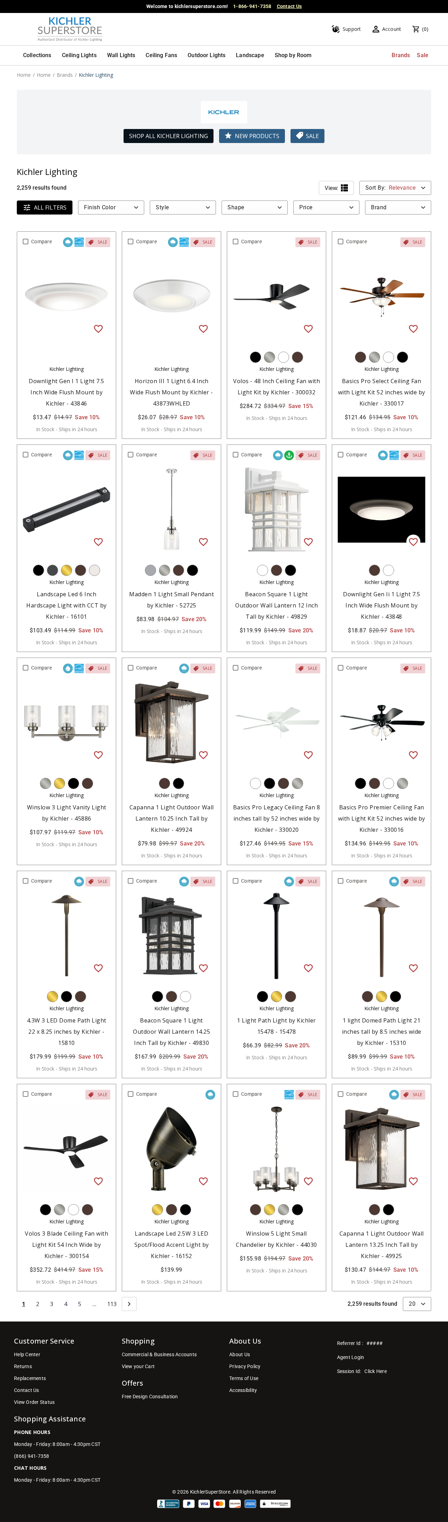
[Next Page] (129, 1304)
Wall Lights (121, 55)
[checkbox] (25, 241)
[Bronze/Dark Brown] (297, 357)
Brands (401, 55)
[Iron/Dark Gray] (52, 570)
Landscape (250, 55)
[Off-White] (94, 570)
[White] (283, 357)
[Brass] (66, 570)
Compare (41, 241)
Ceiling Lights (79, 55)
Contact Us (289, 6)
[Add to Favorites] (98, 328)
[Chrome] (150, 570)
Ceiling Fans (161, 55)
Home (24, 75)
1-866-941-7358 (252, 6)
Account (391, 29)
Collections (37, 55)
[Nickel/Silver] (269, 357)
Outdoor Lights (206, 55)
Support (352, 29)
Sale (422, 55)
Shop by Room (293, 55)
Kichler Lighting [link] (96, 75)
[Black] (255, 357)
